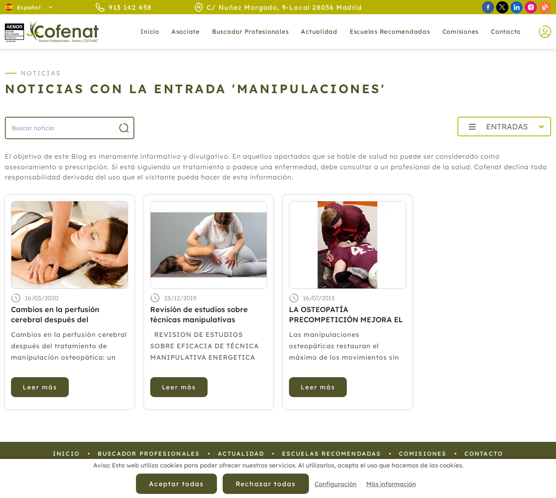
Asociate (185, 31)
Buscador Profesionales (250, 31)
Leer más (40, 387)
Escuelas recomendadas (390, 31)
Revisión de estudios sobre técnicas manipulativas (199, 314)
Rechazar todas (266, 484)
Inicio (149, 31)
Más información (391, 484)
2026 (431, 144)
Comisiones (460, 31)
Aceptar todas (176, 484)
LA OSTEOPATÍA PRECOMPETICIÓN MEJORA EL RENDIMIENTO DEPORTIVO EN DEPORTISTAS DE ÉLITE (346, 315)
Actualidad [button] (319, 31)
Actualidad (241, 453)
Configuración (336, 484)
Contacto (506, 31)
